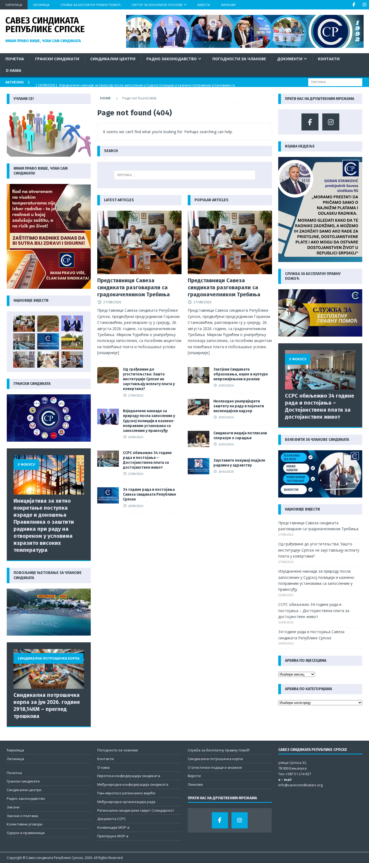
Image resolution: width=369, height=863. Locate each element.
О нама (13, 70)
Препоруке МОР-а (112, 836)
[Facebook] (353, 4)
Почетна (14, 58)
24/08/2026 (135, 506)
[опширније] (108, 352)
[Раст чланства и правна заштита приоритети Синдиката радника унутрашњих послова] (72, 359)
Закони (13, 807)
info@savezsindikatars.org (300, 785)
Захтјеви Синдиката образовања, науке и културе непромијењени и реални (240, 374)
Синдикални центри (112, 58)
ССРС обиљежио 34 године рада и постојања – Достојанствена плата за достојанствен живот (147, 460)
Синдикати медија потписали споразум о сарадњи (240, 435)
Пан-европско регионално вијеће (126, 793)
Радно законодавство (171, 58)
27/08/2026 (112, 302)
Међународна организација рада (126, 801)
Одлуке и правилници (26, 832)
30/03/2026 (226, 471)
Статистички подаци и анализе (215, 767)
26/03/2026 (226, 385)
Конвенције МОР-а (113, 827)
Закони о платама (22, 815)
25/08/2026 (135, 474)
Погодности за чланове (239, 58)
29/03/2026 (226, 417)
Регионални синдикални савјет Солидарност (135, 810)
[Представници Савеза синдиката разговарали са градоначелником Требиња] (139, 242)
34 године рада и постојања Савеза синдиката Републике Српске (149, 494)
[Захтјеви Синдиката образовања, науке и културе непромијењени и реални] (198, 375)
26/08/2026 (135, 437)
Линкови (228, 5)
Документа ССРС (111, 818)
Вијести (203, 5)
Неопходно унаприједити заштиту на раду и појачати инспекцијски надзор (238, 406)
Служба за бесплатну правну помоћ (90, 5)
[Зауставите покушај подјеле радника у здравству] (198, 466)
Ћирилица (13, 5)
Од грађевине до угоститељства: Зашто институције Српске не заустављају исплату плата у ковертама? (149, 379)
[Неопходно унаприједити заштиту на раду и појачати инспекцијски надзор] (198, 407)
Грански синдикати (57, 58)
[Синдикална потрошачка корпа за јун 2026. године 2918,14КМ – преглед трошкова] (49, 669)
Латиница (41, 5)
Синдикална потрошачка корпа (215, 758)
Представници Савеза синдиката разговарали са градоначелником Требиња (133, 287)
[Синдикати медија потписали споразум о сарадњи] (198, 439)
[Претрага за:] (335, 81)
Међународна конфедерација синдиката (132, 784)
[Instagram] (364, 4)
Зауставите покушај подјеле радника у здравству (239, 463)
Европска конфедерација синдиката (128, 775)
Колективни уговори (24, 824)
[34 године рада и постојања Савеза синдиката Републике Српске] (108, 495)
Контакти (329, 58)
